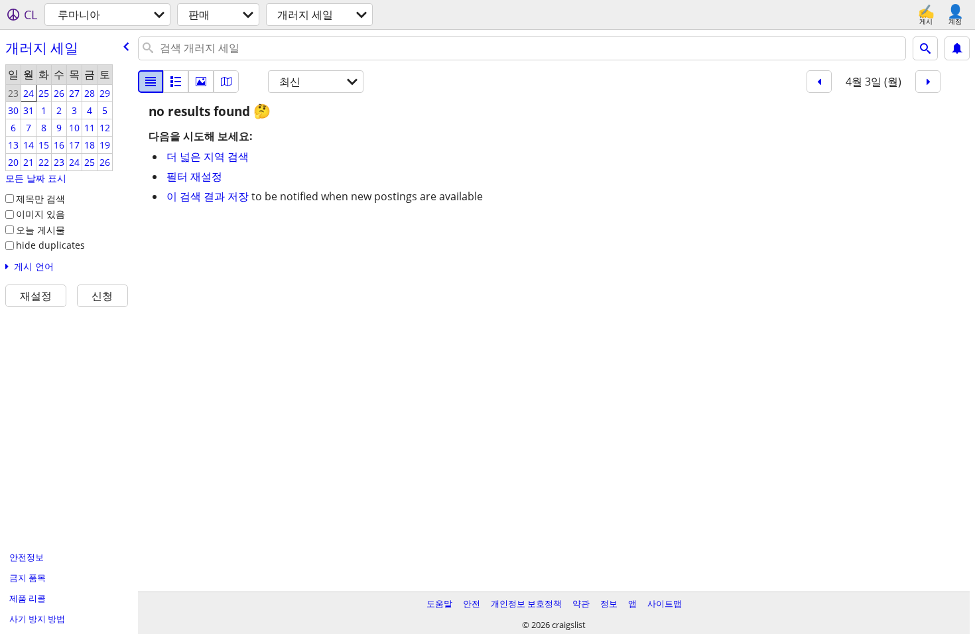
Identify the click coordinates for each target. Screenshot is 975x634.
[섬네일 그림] (175, 81)
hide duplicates (50, 245)
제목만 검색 (40, 198)
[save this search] (957, 48)
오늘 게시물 (40, 229)
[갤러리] (201, 81)
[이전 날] (819, 81)
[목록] (150, 81)
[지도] (226, 81)
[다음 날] (928, 81)
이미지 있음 (40, 214)
